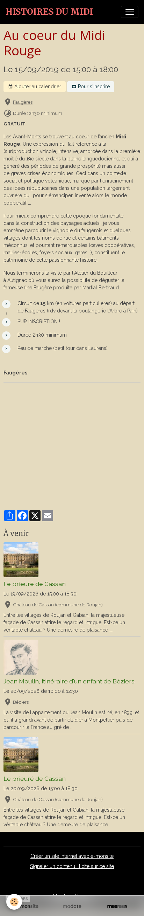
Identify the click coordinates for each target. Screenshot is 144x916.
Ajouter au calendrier (37, 86)
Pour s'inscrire (93, 86)
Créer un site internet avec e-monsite (72, 856)
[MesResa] (117, 906)
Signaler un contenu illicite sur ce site (72, 866)
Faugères (23, 102)
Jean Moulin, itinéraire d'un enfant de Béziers (69, 681)
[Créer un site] (26, 906)
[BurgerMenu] (129, 12)
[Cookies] (14, 902)
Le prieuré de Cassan (34, 583)
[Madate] (72, 906)
